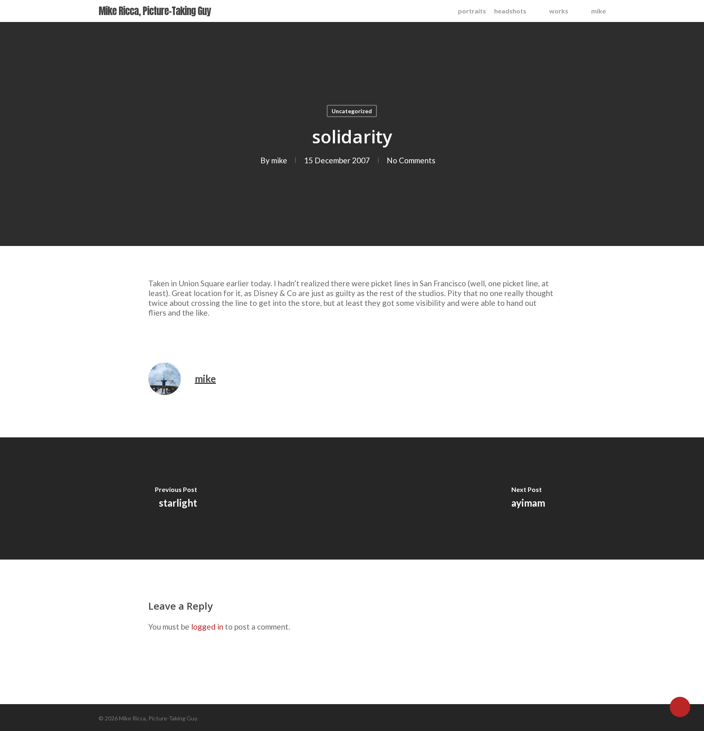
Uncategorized (352, 111)
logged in (207, 626)
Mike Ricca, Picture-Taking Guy (155, 11)
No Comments (411, 160)
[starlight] (176, 498)
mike (279, 160)
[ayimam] (528, 498)
